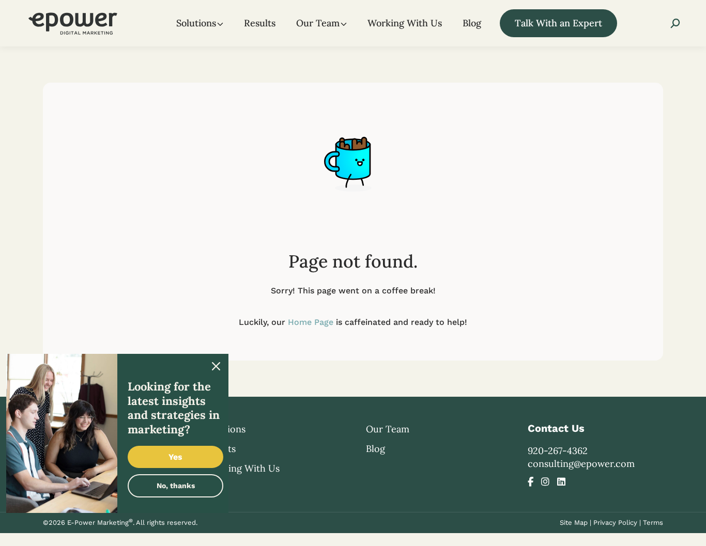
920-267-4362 (558, 451)
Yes (175, 457)
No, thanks (176, 485)
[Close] (216, 366)
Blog (375, 449)
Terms (653, 522)
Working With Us (242, 468)
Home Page (310, 322)
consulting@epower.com (581, 464)
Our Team (387, 429)
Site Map (574, 522)
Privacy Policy (615, 522)
